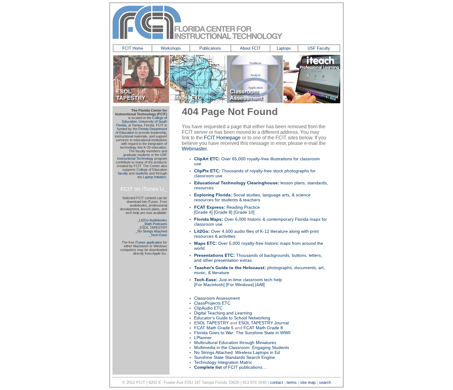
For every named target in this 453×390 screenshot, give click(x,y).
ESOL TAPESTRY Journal (264, 322)
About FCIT (250, 48)
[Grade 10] (244, 212)
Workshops (171, 48)
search (325, 382)
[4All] (260, 284)
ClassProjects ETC (212, 303)
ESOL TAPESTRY (211, 322)
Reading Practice (227, 207)
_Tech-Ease (158, 235)
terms (292, 382)
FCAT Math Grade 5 (214, 327)
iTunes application (148, 242)
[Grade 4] (203, 212)
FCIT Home (132, 48)
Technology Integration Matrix (223, 362)
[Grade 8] (223, 212)
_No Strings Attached (151, 231)
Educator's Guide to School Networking (232, 317)
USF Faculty (319, 48)
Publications (210, 48)
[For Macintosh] (209, 284)
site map (308, 382)
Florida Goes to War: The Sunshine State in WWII (242, 332)
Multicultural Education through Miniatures (235, 342)
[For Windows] (240, 284)
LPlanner (203, 337)
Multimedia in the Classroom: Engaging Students (241, 347)
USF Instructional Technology (142, 156)
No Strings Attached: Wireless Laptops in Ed (237, 352)
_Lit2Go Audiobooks (152, 220)
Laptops (284, 48)
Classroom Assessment (217, 298)
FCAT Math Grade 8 (263, 327)
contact (276, 382)
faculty (123, 173)
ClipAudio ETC (208, 308)
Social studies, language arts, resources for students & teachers (252, 197)
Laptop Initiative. (155, 177)
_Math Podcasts (155, 224)
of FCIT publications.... (230, 367)
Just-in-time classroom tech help (238, 279)
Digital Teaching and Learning (223, 312)
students (141, 173)
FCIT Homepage (222, 137)
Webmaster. (195, 148)
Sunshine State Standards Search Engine (234, 357)
